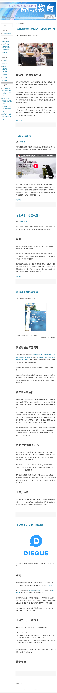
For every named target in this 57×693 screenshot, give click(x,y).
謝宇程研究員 (6, 47)
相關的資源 (39, 590)
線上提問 (4, 72)
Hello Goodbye (23, 136)
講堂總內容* (5, 41)
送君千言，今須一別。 (28, 216)
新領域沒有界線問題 (27, 292)
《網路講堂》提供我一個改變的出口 (35, 29)
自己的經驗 (31, 590)
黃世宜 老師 (23, 142)
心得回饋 (4, 74)
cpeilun (19, 23)
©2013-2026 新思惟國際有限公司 (24, 689)
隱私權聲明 (37, 689)
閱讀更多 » (19, 120)
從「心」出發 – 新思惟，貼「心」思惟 (7, 101)
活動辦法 (4, 60)
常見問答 (4, 77)
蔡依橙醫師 (5, 50)
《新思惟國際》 (6, 33)
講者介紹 (4, 69)
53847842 (32, 689)
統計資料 (4, 80)
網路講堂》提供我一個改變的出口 (6, 117)
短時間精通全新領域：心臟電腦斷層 (41, 355)
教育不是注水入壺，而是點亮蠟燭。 (6, 109)
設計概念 (4, 63)
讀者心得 (4, 52)
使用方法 (50, 585)
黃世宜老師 (5, 44)
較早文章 (19, 683)
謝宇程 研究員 (23, 221)
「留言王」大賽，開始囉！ (30, 525)
